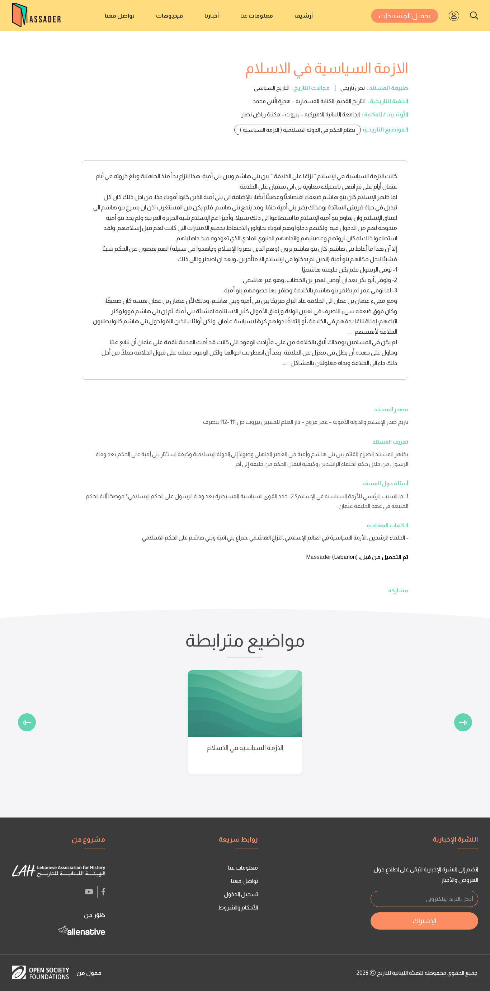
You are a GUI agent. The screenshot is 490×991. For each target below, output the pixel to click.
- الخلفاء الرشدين (388, 537)
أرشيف (304, 16)
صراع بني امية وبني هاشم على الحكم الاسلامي (194, 537)
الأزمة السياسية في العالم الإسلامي (326, 537)
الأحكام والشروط (238, 907)
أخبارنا (211, 16)
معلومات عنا (256, 16)
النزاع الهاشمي (266, 537)
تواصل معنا (120, 16)
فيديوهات (169, 16)
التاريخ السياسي (271, 88)
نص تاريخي (352, 88)
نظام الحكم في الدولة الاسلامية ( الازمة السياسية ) (297, 130)
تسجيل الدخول (241, 894)
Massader (318, 557)
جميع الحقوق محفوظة (451, 973)
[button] (463, 722)
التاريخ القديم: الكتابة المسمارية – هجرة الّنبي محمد (309, 101)
